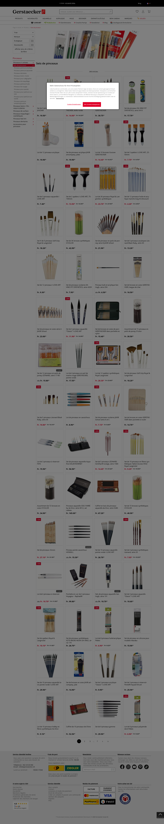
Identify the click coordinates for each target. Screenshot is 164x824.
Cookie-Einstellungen (74, 104)
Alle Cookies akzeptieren (92, 104)
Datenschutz (60, 98)
